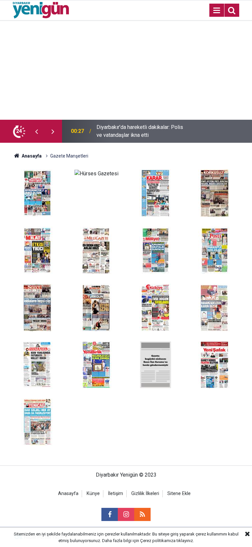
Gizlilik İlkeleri (145, 493)
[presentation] (36, 131)
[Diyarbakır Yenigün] (41, 10)
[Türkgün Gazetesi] (96, 307)
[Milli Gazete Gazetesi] (96, 250)
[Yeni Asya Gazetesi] (37, 364)
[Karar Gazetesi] (155, 192)
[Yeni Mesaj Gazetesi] (155, 364)
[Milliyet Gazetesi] (155, 250)
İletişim (115, 493)
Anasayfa (31, 156)
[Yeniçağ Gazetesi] (37, 421)
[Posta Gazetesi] (214, 250)
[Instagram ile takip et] (126, 514)
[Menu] (216, 10)
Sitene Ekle (179, 493)
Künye (93, 493)
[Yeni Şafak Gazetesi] (214, 364)
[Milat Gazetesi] (37, 250)
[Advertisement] (126, 70)
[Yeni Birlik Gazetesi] (96, 364)
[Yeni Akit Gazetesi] (214, 307)
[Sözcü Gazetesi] (37, 307)
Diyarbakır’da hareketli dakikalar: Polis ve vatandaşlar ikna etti (139, 131)
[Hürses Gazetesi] (96, 173)
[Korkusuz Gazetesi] (214, 192)
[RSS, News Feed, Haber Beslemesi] (142, 514)
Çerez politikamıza (158, 540)
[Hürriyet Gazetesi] (37, 192)
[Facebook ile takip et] (109, 514)
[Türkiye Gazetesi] (155, 307)
